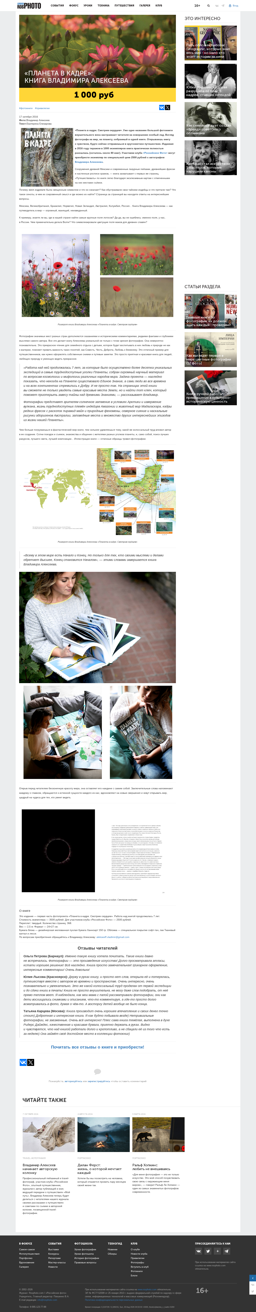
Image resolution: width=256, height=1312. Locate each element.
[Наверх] (251, 1300)
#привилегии (42, 108)
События (57, 5)
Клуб (159, 5)
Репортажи (54, 1258)
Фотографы (137, 1262)
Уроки (88, 5)
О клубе (135, 1249)
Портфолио (84, 1158)
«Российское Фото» (155, 152)
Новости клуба (139, 1253)
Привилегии (137, 1258)
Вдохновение (26, 1262)
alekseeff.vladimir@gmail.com (112, 937)
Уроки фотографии (85, 1249)
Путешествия (124, 5)
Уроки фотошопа (84, 1253)
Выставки (53, 1249)
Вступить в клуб (140, 1266)
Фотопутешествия (29, 1253)
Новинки (112, 1249)
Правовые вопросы (85, 1262)
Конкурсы (53, 1253)
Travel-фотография (34, 1158)
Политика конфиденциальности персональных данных (114, 1300)
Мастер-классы (57, 1262)
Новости (53, 1266)
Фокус (73, 5)
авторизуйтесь (73, 1081)
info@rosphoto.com (47, 1300)
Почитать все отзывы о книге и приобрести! (97, 1047)
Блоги (134, 1275)
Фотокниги (137, 1271)
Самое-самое (27, 1249)
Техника (103, 5)
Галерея (144, 5)
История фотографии (86, 1258)
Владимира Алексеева (89, 162)
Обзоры (112, 1253)
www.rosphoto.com (216, 1265)
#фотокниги (26, 108)
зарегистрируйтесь (99, 1081)
